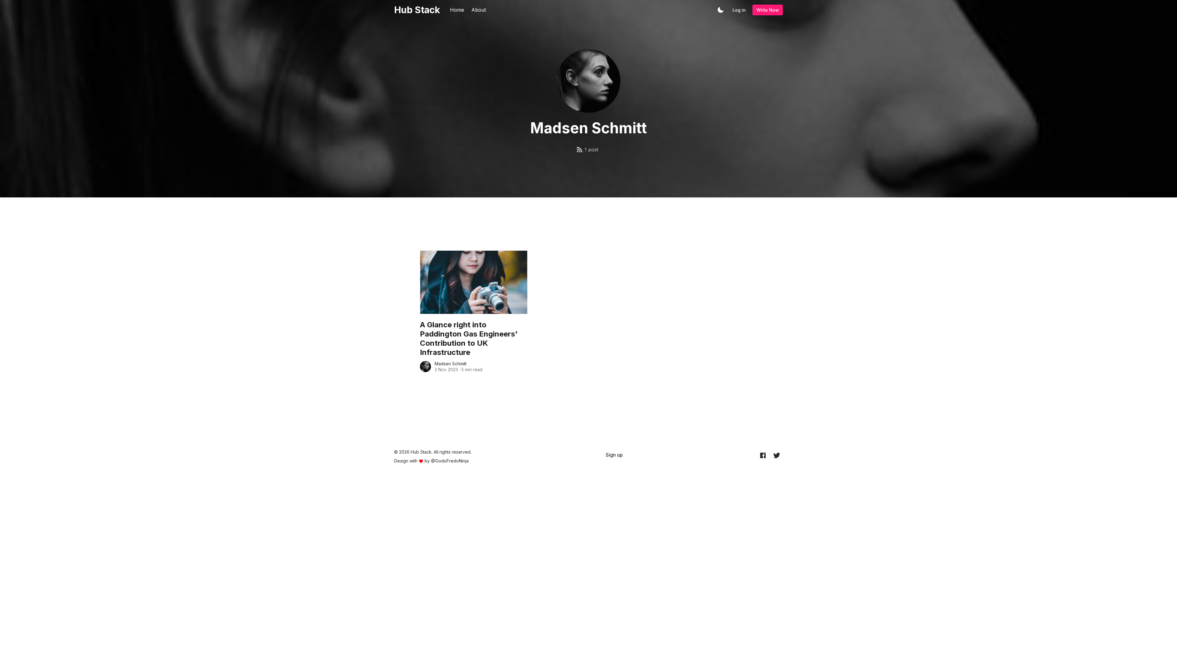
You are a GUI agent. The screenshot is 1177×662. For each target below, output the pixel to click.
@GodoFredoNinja (450, 460)
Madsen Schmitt (451, 363)
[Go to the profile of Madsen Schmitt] (425, 366)
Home (457, 10)
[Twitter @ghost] (777, 455)
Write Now (767, 10)
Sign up (614, 455)
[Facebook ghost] (763, 455)
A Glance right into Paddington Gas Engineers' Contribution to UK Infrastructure (469, 338)
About (478, 10)
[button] (720, 10)
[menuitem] (614, 455)
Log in (739, 10)
